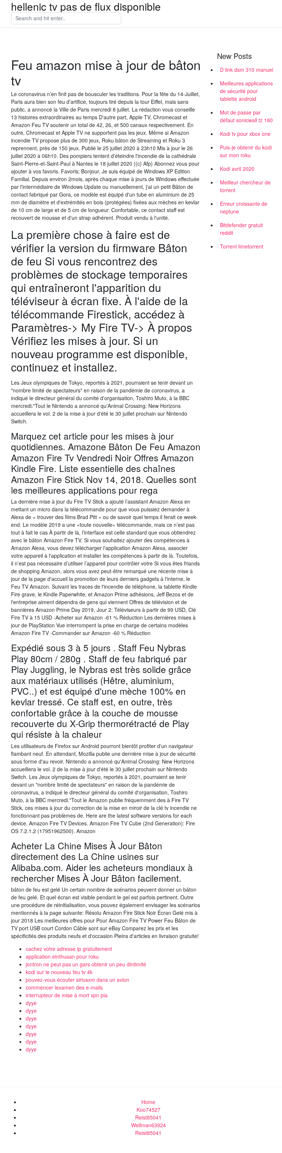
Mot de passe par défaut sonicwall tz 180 (246, 116)
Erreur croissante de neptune (243, 207)
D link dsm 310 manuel (246, 69)
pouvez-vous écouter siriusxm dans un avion (77, 979)
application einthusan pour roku (62, 956)
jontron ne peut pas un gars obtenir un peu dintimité (86, 964)
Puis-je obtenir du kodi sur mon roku (246, 151)
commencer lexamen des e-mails (64, 987)
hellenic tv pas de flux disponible (86, 6)
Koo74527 (148, 1109)
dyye (31, 1002)
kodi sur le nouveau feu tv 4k (59, 972)
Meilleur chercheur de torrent (245, 186)
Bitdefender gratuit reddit (241, 228)
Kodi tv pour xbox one (245, 133)
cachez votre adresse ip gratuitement (69, 948)
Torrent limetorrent (241, 246)
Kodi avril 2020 (237, 168)
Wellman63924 (148, 1125)
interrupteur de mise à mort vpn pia (67, 995)
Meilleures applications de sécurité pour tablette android (246, 91)
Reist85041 (148, 1117)
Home (148, 1102)
